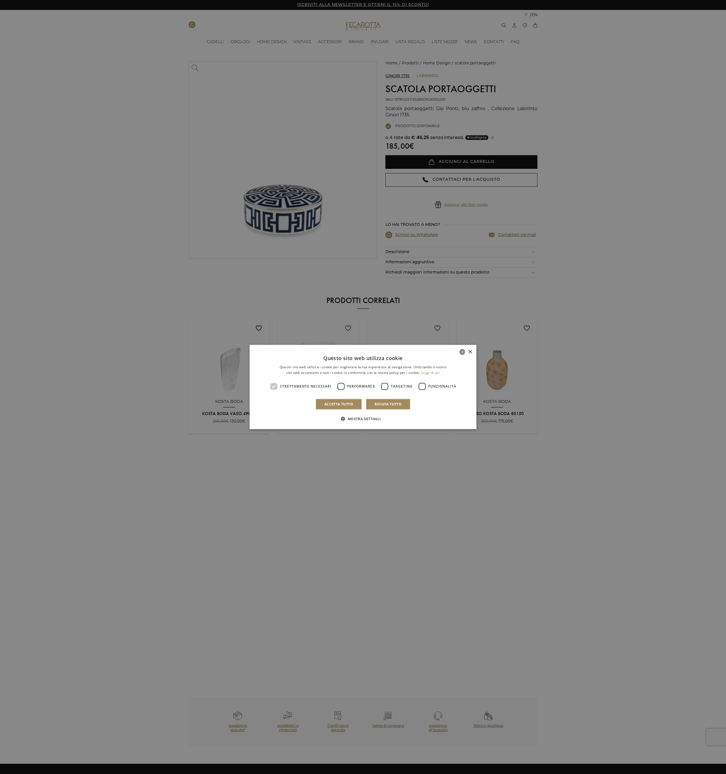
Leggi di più (430, 372)
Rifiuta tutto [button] (388, 403)
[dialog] (363, 387)
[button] (363, 418)
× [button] (470, 352)
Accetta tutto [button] (338, 403)
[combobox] (462, 352)
